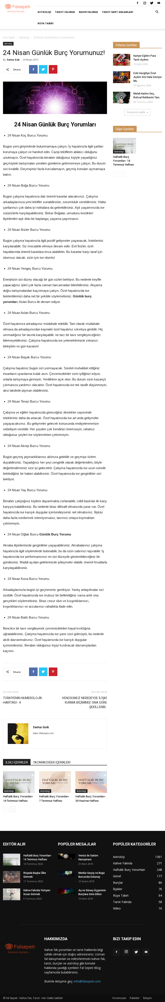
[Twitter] (151, 3)
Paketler (135, 998)
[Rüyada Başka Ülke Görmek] (11, 877)
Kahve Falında (88, 12)
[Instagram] (144, 3)
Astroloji (44, 12)
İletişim (147, 998)
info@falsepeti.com (87, 981)
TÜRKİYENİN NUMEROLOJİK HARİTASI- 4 (22, 700)
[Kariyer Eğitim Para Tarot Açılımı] (121, 60)
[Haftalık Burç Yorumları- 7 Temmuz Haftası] (55, 782)
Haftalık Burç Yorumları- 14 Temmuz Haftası (123, 160)
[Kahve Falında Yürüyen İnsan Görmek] (11, 894)
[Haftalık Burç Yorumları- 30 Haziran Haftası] (91, 782)
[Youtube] (159, 3)
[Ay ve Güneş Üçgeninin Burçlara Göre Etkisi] (66, 891)
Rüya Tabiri (45, 23)
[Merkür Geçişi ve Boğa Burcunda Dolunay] (66, 873)
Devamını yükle (136, 112)
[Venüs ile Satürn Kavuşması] (66, 856)
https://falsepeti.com (43, 733)
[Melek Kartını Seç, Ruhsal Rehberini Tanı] (121, 97)
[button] (157, 12)
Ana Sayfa (9, 37)
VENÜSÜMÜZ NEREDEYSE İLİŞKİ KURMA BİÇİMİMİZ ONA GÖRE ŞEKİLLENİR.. (84, 702)
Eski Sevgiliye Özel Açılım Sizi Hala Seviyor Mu (147, 77)
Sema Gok (13, 59)
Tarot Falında (65, 12)
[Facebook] (137, 3)
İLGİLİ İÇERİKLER (17, 762)
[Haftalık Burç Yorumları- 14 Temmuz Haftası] (19, 782)
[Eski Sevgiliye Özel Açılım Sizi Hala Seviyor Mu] (121, 77)
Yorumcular (119, 998)
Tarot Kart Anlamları (117, 12)
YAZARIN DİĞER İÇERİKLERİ (51, 762)
